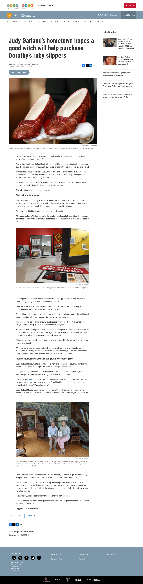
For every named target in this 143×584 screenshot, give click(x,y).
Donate (131, 5)
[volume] (15, 15)
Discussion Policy (57, 559)
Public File (82, 559)
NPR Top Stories (33, 516)
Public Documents (57, 554)
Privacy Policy (83, 554)
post (32, 379)
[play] (9, 15)
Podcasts (55, 22)
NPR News (18, 516)
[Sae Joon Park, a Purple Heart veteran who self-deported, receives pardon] (110, 60)
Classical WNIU (13, 22)
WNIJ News (28, 22)
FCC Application (112, 554)
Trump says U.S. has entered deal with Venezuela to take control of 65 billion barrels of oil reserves (126, 43)
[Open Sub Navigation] (21, 22)
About (98, 22)
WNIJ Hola (42, 22)
